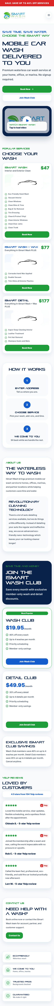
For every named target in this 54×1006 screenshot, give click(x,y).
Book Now (25, 89)
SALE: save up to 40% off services (27, 3)
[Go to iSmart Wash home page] (15, 15)
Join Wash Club (27, 97)
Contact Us (14, 935)
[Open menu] (49, 15)
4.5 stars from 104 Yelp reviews (27, 794)
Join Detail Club (27, 724)
